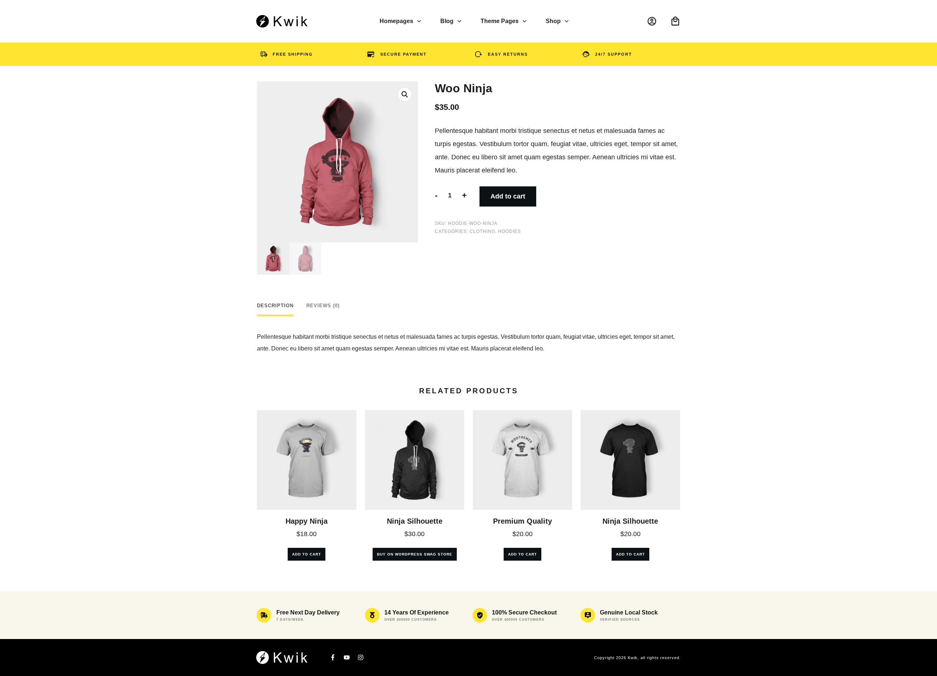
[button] (404, 94)
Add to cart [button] (306, 554)
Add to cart (507, 196)
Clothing (482, 231)
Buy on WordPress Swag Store (414, 554)
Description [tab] (275, 305)
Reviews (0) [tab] (323, 305)
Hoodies (509, 231)
